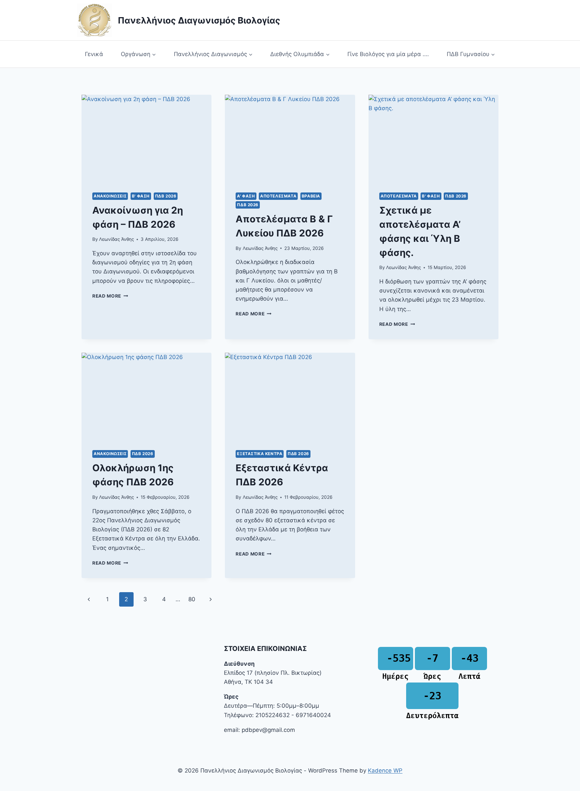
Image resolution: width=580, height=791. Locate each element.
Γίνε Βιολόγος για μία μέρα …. (388, 54)
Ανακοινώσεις (110, 196)
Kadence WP (385, 770)
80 (191, 599)
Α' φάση (246, 196)
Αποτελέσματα (278, 196)
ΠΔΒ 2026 (166, 196)
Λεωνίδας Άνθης (116, 239)
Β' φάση (141, 196)
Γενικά (94, 54)
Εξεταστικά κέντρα (259, 453)
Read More (110, 296)
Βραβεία (311, 196)
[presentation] (146, 138)
